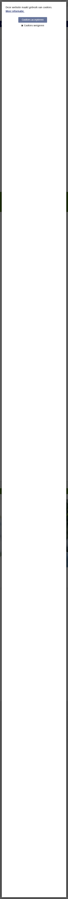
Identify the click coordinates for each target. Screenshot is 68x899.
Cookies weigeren (34, 25)
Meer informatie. (15, 11)
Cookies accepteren (33, 19)
